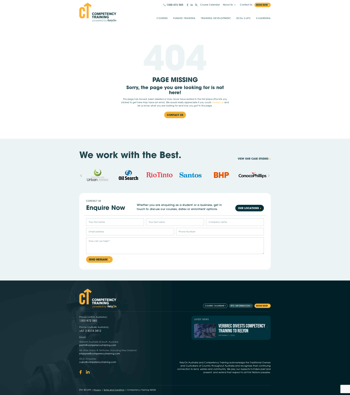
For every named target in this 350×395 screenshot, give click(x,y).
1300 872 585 (88, 321)
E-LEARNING (263, 18)
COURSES (162, 18)
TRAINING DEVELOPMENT (216, 18)
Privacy (97, 390)
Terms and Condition (114, 390)
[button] (81, 175)
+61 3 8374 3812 (90, 331)
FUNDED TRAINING (184, 18)
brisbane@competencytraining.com (100, 354)
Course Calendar (210, 5)
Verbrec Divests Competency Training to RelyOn (241, 328)
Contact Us (246, 5)
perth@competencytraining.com (97, 345)
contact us (218, 103)
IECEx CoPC (243, 18)
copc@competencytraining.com (98, 362)
